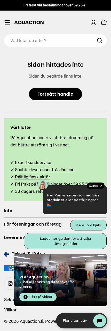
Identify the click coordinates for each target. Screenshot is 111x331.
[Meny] (7, 22)
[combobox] (55, 40)
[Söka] (100, 40)
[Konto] (93, 22)
